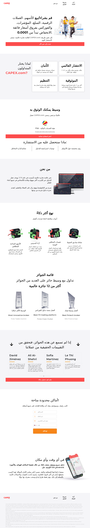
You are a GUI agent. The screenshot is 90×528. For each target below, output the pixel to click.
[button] (7, 363)
